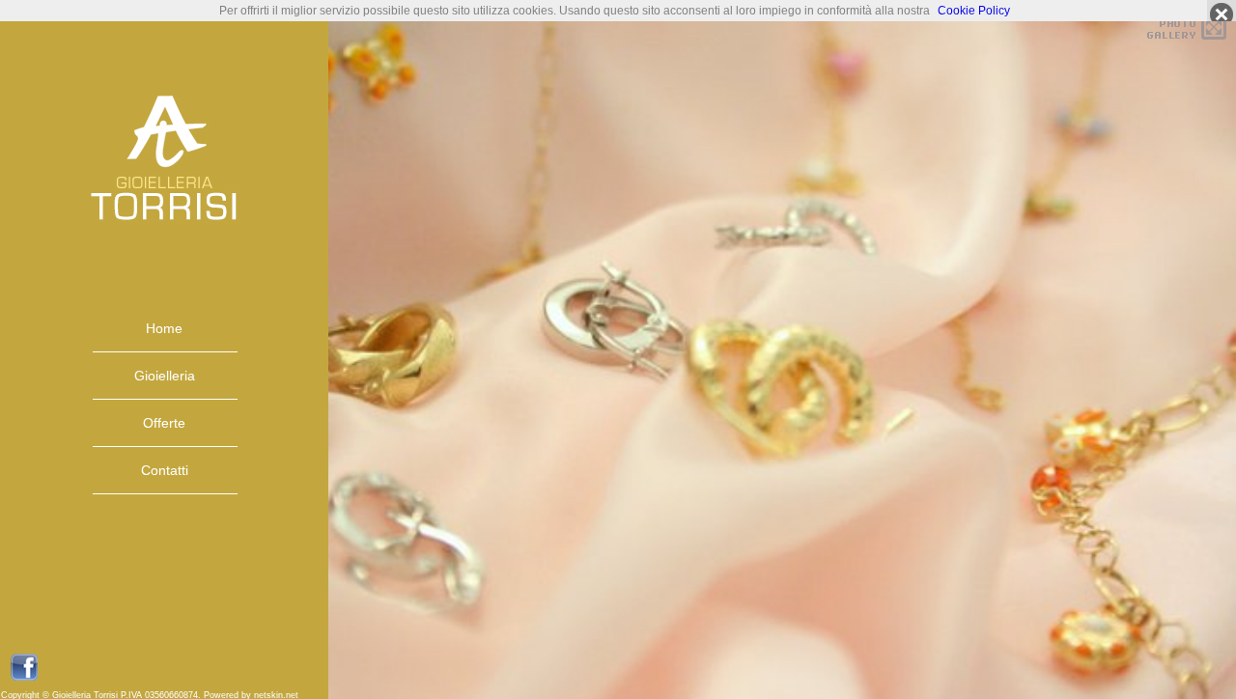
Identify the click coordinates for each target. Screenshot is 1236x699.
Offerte (164, 423)
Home (164, 328)
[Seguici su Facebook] (24, 678)
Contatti (164, 470)
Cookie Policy (974, 10)
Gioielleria (164, 375)
